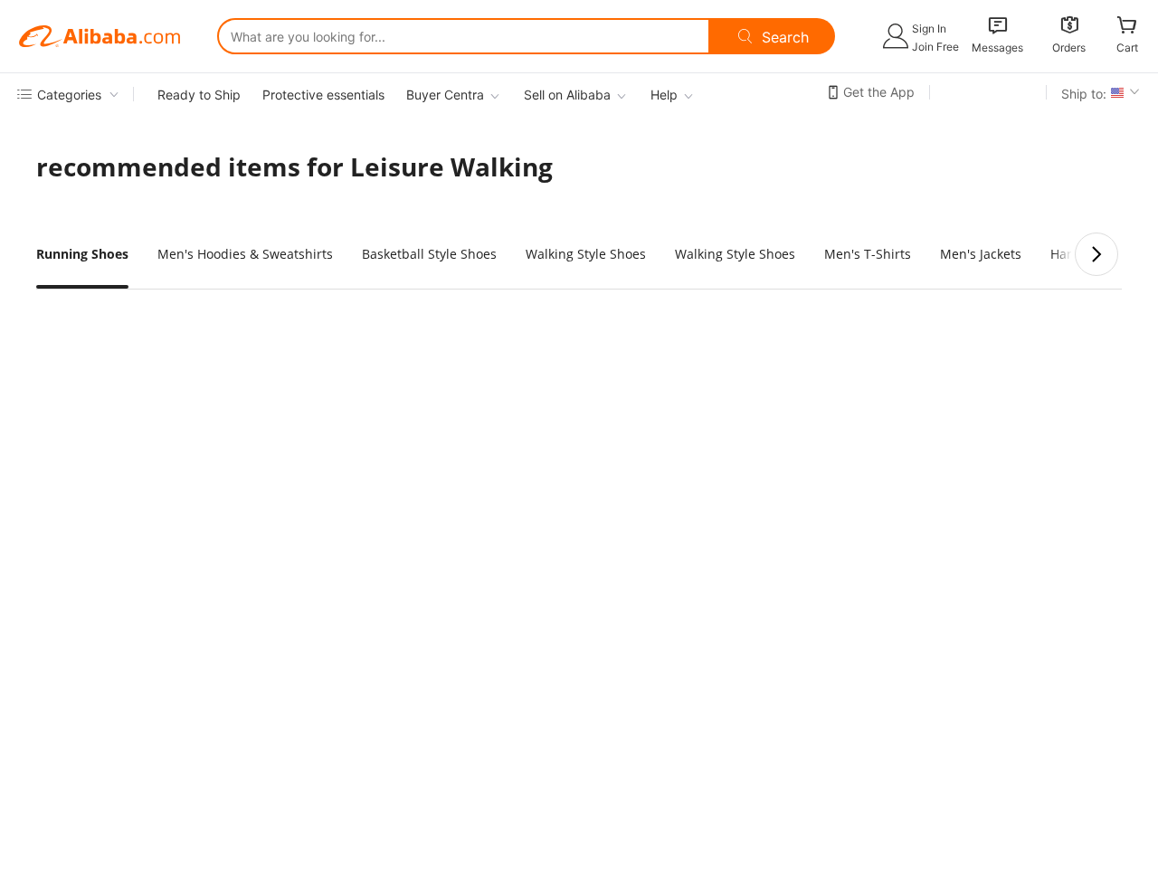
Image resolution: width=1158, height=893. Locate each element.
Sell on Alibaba (567, 94)
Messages (997, 47)
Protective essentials (323, 94)
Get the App (879, 92)
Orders (1069, 47)
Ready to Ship (199, 94)
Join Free (935, 46)
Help (664, 94)
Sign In (929, 28)
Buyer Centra (445, 94)
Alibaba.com (99, 36)
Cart (1127, 47)
